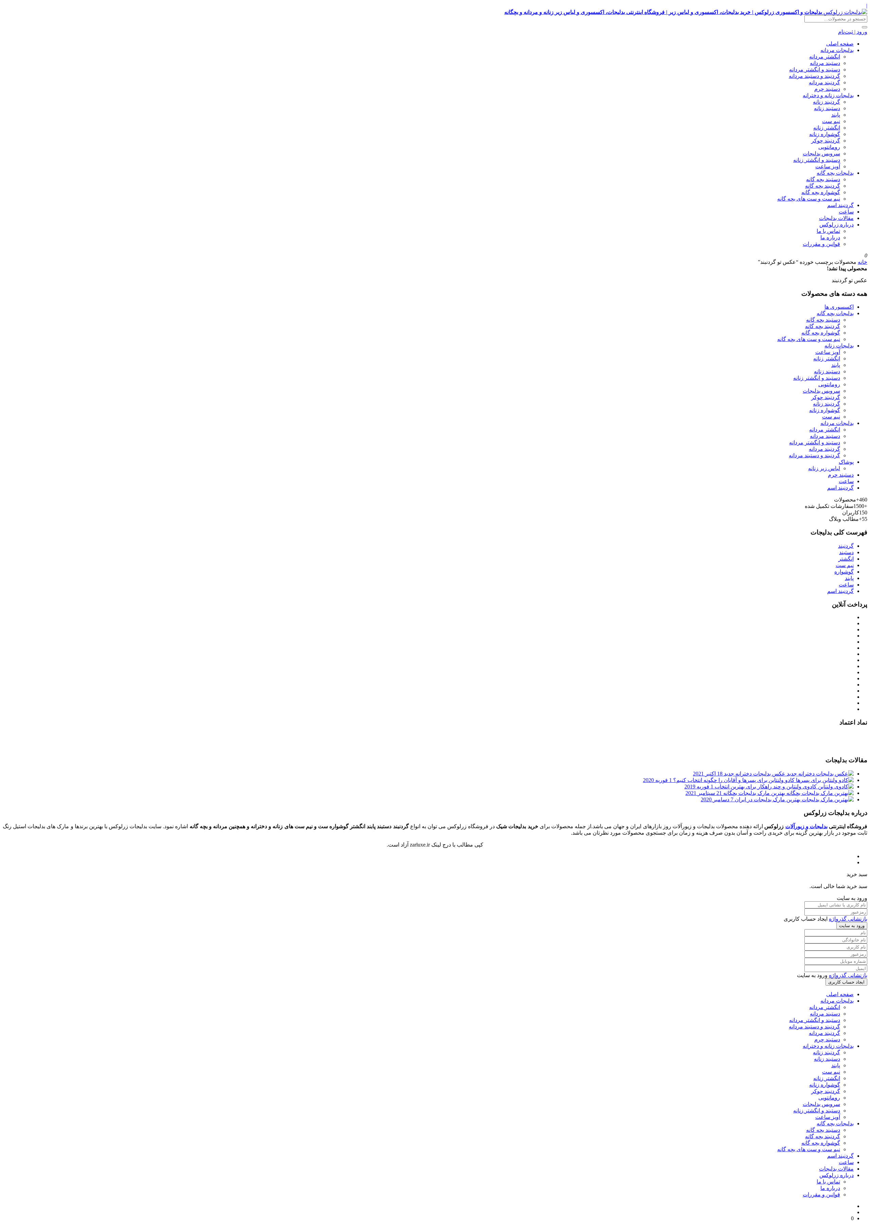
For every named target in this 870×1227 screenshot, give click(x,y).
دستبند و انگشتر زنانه (816, 160)
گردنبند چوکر (825, 140)
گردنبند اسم (840, 205)
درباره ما (830, 237)
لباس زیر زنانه (824, 468)
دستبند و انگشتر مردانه (814, 69)
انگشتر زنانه (826, 128)
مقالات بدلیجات (836, 218)
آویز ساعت (827, 166)
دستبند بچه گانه (823, 179)
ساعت (846, 212)
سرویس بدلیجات (821, 153)
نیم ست (831, 121)
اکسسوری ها (839, 307)
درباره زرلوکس (836, 224)
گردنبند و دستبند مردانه (814, 76)
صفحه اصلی (840, 44)
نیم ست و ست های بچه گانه (808, 199)
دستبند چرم (827, 89)
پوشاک (846, 462)
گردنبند (846, 546)
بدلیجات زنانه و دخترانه (828, 95)
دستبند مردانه (825, 63)
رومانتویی (829, 147)
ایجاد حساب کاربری (846, 982)
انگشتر (846, 559)
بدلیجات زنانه (839, 345)
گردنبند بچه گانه (822, 186)
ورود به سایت (852, 925)
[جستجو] (864, 27)
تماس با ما (828, 231)
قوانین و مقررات (821, 244)
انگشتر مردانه (824, 56)
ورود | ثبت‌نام (852, 32)
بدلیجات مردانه (837, 50)
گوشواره (844, 572)
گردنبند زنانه (826, 102)
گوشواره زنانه (824, 134)
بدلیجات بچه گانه (835, 173)
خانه (862, 262)
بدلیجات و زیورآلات (806, 826)
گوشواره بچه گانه (820, 192)
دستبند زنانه (827, 108)
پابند (835, 115)
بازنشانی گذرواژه (848, 919)
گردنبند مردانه (824, 82)
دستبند (846, 552)
